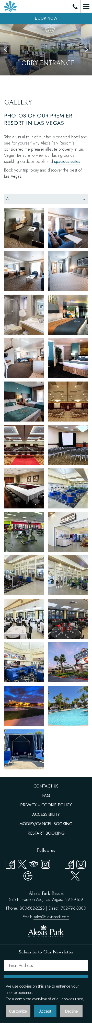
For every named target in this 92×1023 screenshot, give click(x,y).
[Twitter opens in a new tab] (22, 863)
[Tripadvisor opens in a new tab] (33, 863)
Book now (46, 18)
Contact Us (46, 786)
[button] (24, 228)
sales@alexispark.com (51, 917)
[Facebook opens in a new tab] (10, 863)
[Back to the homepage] (10, 6)
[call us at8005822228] (75, 6)
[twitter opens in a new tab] (75, 874)
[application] (46, 1000)
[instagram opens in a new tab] (81, 863)
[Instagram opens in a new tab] (45, 863)
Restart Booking (46, 833)
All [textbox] (8, 199)
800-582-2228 (32, 908)
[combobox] (46, 199)
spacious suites (67, 161)
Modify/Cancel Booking (46, 824)
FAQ (46, 795)
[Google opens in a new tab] (27, 874)
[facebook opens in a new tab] (69, 863)
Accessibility (46, 814)
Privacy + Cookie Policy (46, 805)
